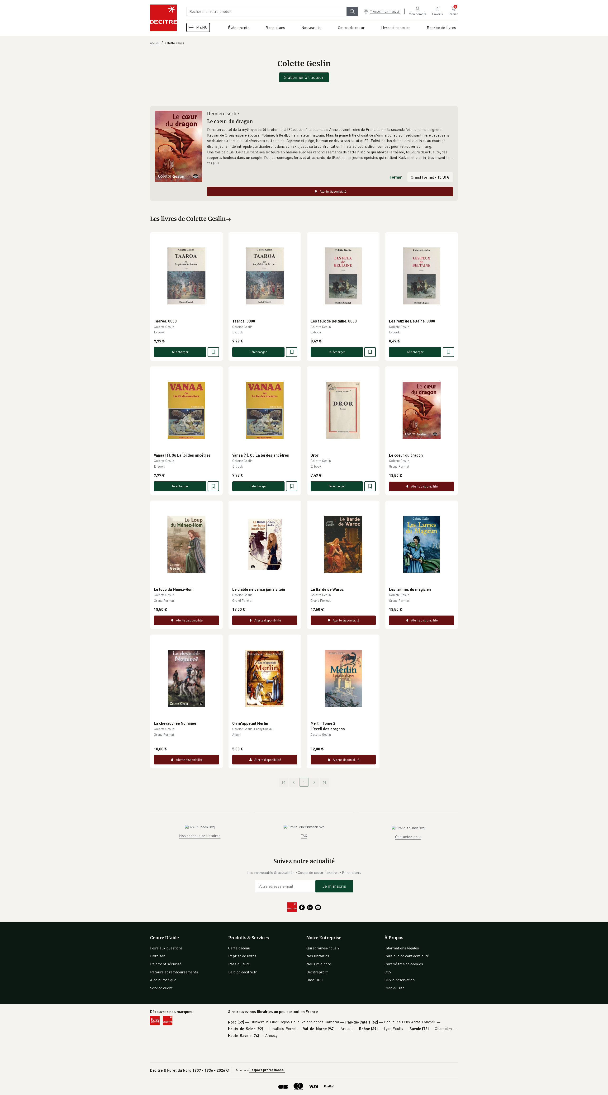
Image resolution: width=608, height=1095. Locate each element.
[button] (330, 144)
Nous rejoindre (318, 964)
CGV (388, 972)
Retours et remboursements (174, 972)
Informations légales (402, 948)
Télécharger (180, 352)
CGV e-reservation (400, 979)
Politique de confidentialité (407, 955)
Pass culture (239, 964)
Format (396, 177)
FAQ (304, 835)
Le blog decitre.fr (242, 972)
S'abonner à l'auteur (304, 77)
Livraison (157, 955)
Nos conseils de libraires (199, 835)
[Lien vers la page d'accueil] (163, 18)
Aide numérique (163, 979)
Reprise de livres (242, 955)
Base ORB (314, 979)
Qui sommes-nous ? (322, 948)
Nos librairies (317, 955)
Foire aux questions (166, 948)
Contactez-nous (408, 836)
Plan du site (394, 988)
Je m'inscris (334, 886)
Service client (161, 988)
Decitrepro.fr (317, 972)
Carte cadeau (239, 948)
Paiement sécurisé (165, 964)
